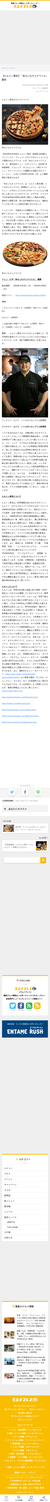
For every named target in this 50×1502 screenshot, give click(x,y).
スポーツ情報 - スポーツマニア (26, 1447)
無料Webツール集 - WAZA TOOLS (26, 1484)
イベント (26, 801)
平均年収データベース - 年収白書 (26, 1481)
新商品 (7, 1195)
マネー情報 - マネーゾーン (25, 1450)
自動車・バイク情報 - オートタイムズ (26, 1457)
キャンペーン (10, 1184)
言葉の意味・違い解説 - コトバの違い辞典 (26, 1488)
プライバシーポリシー (16, 1409)
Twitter (13, 1010)
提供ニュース (10, 1217)
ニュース (8, 1212)
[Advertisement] (25, 37)
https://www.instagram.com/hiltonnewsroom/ (20, 716)
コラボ (35, 801)
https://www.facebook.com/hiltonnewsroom (20, 697)
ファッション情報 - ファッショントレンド (26, 1440)
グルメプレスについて (26, 1406)
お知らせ (8, 1237)
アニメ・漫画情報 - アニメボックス (26, 1430)
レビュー (8, 1168)
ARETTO (11, 1222)
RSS (37, 1010)
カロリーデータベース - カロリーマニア (26, 1477)
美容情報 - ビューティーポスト (26, 1444)
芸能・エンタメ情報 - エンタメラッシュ (26, 1433)
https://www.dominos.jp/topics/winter (30, 295)
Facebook (21, 1010)
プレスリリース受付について (26, 1416)
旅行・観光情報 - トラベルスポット (26, 1454)
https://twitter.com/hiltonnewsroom (16, 703)
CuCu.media (12, 1227)
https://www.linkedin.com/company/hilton (19, 710)
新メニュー (9, 1201)
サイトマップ (26, 1420)
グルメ (18, 801)
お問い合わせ (26, 1413)
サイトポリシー (38, 1409)
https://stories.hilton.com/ (12, 691)
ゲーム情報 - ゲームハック (25, 1437)
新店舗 (7, 1206)
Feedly (29, 1010)
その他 (7, 1232)
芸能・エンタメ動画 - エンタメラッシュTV (26, 1467)
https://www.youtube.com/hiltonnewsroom (19, 722)
